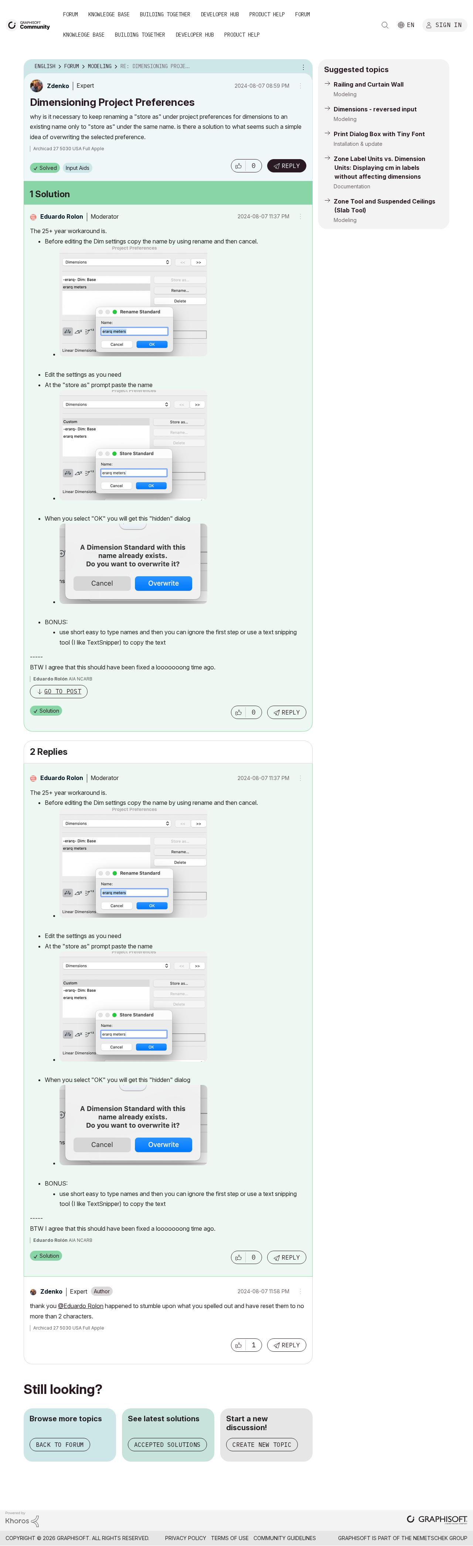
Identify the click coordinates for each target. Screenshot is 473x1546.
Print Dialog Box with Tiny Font (379, 134)
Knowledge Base (109, 14)
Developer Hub (220, 14)
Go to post (62, 691)
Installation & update (358, 144)
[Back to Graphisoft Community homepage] (30, 24)
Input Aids (77, 168)
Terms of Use (230, 1538)
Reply (291, 165)
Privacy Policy (185, 1538)
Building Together (165, 14)
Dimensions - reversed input (375, 109)
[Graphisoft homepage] (437, 1520)
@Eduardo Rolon (80, 1306)
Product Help (267, 14)
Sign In (449, 24)
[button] (238, 165)
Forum (70, 14)
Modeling (345, 94)
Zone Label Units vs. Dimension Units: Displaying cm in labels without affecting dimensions (379, 167)
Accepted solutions (167, 1444)
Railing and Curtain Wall (369, 84)
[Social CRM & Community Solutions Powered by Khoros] (22, 1519)
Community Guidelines (284, 1538)
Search (385, 25)
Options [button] (302, 66)
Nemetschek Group (440, 1538)
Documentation (352, 186)
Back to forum (60, 1444)
